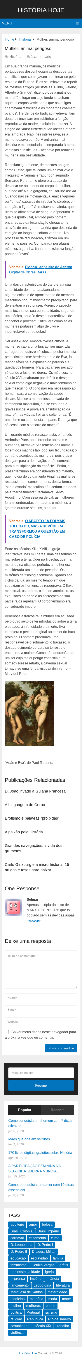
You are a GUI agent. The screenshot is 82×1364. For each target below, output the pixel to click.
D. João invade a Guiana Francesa (35, 791)
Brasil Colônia (21, 1231)
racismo (51, 1312)
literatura (63, 1285)
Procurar (41, 1085)
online (50, 1305)
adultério (17, 1224)
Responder (33, 921)
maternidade (57, 1292)
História (15, 56)
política (16, 1312)
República (35, 1319)
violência (17, 1333)
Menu (7, 23)
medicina (17, 1299)
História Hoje (41, 10)
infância (53, 1278)
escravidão (39, 1258)
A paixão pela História (24, 832)
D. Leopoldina (21, 1245)
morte (66, 1299)
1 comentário (41, 56)
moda (52, 1299)
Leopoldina (42, 1285)
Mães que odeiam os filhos (29, 1139)
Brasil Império (48, 1231)
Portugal (33, 1312)
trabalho (62, 1326)
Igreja (49, 1272)
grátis (63, 1265)
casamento (37, 1238)
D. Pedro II (18, 1251)
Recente (58, 1110)
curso (55, 1238)
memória (36, 1299)
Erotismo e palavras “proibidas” (32, 818)
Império (36, 1278)
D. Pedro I (45, 1245)
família (58, 1258)
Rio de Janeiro (59, 1319)
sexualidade (20, 1326)
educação (18, 1258)
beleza (47, 1224)
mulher (15, 1305)
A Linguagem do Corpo (25, 805)
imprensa (17, 1278)
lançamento (19, 1285)
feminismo (18, 1265)
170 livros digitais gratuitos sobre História (40, 1153)
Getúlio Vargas (42, 1265)
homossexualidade (25, 1272)
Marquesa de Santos (26, 1292)
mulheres (33, 1305)
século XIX (43, 1326)
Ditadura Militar (44, 1251)
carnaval (17, 1238)
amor (33, 1224)
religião (16, 1319)
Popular (24, 1110)
